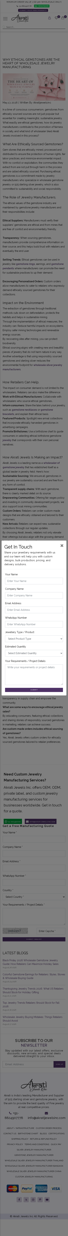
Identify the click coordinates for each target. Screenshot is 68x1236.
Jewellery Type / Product (19, 632)
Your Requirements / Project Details (25, 661)
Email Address (13, 603)
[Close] (62, 545)
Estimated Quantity (15, 646)
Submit (34, 690)
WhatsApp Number (16, 617)
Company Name (14, 588)
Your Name (11, 574)
